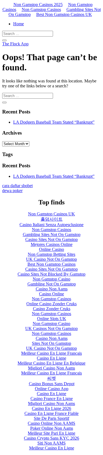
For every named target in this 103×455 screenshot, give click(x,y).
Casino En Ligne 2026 (51, 408)
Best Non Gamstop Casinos (51, 264)
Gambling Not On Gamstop (51, 284)
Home (18, 23)
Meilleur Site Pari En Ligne (51, 433)
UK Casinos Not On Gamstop (51, 328)
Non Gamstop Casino (51, 279)
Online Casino (51, 249)
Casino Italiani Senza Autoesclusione (51, 224)
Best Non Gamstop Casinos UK (64, 14)
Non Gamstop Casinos (41, 9)
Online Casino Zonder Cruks (51, 303)
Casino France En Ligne (51, 398)
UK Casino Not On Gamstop (51, 259)
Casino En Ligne (51, 358)
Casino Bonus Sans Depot (51, 383)
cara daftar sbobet (17, 185)
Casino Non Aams (52, 289)
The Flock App (15, 43)
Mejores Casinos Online (52, 244)
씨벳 (51, 378)
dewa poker (12, 190)
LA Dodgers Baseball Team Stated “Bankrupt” (53, 122)
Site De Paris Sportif (51, 418)
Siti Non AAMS (51, 443)
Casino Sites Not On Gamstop (51, 239)
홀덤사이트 (52, 219)
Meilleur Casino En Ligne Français (51, 353)
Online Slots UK (51, 318)
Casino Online (51, 294)
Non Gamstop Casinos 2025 (38, 4)
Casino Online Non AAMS (51, 423)
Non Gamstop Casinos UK (51, 214)
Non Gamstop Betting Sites (51, 254)
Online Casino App (51, 388)
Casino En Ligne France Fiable (51, 413)
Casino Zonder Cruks (51, 308)
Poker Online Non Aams (51, 428)
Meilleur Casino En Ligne (51, 448)
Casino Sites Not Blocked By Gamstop (51, 274)
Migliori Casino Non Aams (51, 368)
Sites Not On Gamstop (51, 343)
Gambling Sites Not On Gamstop (51, 234)
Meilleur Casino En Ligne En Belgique (51, 363)
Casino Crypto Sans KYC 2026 (51, 438)
